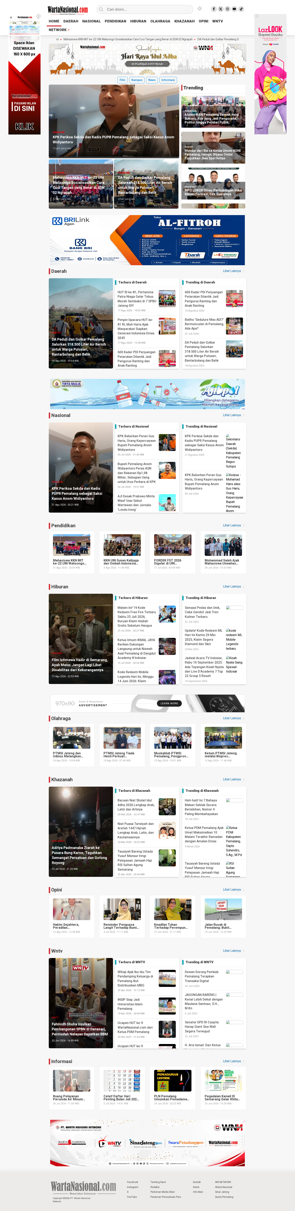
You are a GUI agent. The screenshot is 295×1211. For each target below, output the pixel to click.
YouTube (132, 1197)
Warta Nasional (223, 1187)
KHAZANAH (184, 21)
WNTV (217, 21)
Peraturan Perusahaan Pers (166, 1197)
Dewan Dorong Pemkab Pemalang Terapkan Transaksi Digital (202, 976)
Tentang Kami (158, 1182)
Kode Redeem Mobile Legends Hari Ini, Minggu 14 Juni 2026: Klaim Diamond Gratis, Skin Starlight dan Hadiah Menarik (139, 683)
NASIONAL (91, 21)
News (152, 80)
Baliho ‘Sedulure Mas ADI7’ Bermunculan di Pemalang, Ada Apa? (204, 324)
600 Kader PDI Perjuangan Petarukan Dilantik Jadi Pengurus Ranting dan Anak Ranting (137, 361)
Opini (56, 889)
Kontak (197, 1182)
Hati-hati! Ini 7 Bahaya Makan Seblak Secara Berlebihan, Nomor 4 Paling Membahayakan (201, 807)
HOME (54, 21)
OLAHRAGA (160, 21)
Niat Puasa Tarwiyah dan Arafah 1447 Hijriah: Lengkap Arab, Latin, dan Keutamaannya (136, 832)
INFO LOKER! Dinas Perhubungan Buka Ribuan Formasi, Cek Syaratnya (213, 192)
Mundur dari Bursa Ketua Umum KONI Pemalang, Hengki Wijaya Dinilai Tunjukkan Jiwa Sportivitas (213, 155)
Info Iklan (198, 1192)
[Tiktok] (241, 9)
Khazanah (62, 779)
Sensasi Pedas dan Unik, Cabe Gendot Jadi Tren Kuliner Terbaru (202, 612)
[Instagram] (228, 9)
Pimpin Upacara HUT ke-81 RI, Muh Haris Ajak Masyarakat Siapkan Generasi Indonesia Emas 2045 (136, 331)
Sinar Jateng (222, 1192)
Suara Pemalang (224, 1197)
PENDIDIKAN (115, 21)
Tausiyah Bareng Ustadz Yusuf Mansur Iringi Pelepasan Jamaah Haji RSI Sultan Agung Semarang (135, 862)
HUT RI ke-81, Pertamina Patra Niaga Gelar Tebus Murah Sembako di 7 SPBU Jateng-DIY (137, 301)
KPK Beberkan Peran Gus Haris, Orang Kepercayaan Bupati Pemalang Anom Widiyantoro (137, 445)
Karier (196, 1187)
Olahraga (61, 718)
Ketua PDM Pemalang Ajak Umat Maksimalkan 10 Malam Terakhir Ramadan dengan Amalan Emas (204, 835)
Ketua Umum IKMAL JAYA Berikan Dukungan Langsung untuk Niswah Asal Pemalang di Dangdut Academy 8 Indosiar (137, 651)
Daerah (189, 147)
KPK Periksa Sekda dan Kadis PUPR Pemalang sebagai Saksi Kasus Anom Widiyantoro (204, 443)
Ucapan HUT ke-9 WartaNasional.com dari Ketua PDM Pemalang (135, 1030)
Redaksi (155, 1187)
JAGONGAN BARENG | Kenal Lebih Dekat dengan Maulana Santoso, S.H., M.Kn (204, 1001)
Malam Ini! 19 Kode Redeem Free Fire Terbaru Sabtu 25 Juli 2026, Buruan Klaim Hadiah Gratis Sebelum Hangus (137, 618)
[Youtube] (234, 9)
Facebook (132, 1182)
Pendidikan (191, 111)
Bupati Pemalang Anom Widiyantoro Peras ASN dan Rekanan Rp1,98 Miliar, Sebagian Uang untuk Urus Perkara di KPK (137, 475)
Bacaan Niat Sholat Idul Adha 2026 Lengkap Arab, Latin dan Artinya (136, 807)
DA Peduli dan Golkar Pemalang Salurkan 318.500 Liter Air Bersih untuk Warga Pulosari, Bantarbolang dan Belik (196, 39)
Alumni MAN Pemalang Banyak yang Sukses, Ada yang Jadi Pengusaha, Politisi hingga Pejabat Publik (212, 118)
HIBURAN (138, 21)
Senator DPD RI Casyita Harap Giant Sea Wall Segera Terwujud (202, 1027)
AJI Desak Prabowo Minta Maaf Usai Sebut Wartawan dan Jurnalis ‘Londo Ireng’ (136, 505)
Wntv (57, 951)
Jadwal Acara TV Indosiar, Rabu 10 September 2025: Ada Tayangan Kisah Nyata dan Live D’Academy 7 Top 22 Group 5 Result (204, 667)
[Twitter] (221, 9)
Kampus (136, 80)
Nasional (60, 415)
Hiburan (59, 586)
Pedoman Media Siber (163, 1192)
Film (122, 80)
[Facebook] (214, 9)
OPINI (203, 21)
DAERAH (70, 21)
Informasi (168, 80)
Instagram (132, 1187)
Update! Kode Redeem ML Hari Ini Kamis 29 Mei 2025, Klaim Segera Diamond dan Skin (204, 637)
